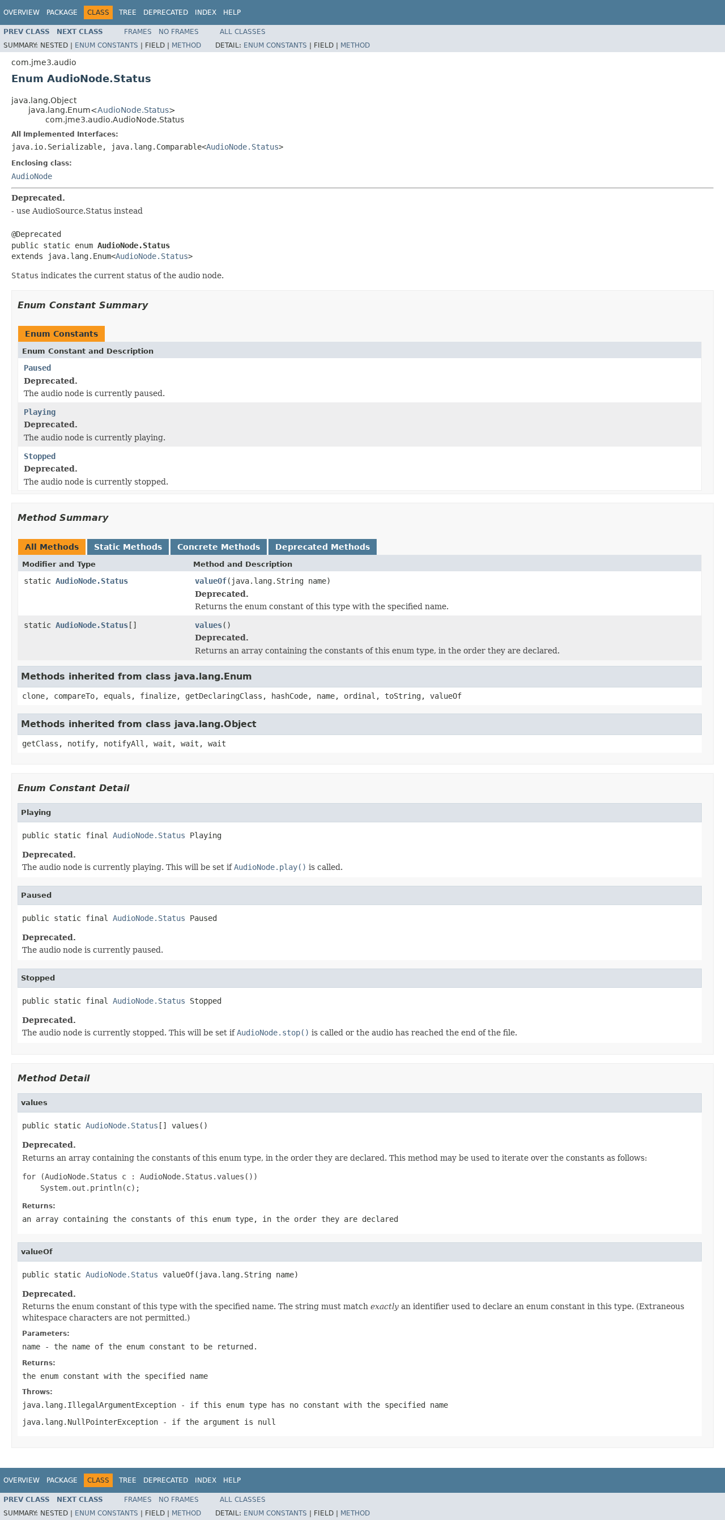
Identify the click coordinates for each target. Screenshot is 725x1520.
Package (62, 12)
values (208, 625)
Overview (21, 12)
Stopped (40, 456)
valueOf (211, 580)
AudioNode (31, 176)
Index (205, 12)
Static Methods (128, 546)
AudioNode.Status (133, 109)
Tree (128, 12)
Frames (138, 32)
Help (232, 12)
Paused (37, 367)
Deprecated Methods (322, 546)
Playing (40, 412)
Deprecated (165, 12)
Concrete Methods (218, 546)
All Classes (243, 32)
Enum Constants (106, 45)
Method (186, 45)
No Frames (179, 32)
